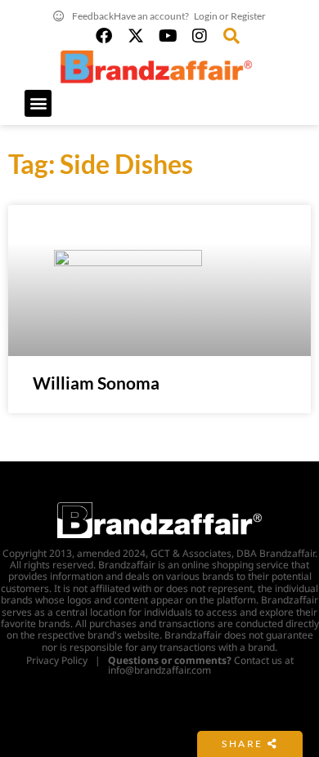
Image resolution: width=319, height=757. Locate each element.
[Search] (231, 36)
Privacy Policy (57, 660)
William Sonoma (96, 382)
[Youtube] (168, 36)
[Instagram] (199, 36)
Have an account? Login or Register (190, 16)
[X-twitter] (136, 36)
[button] (38, 103)
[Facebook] (104, 36)
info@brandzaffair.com (159, 670)
